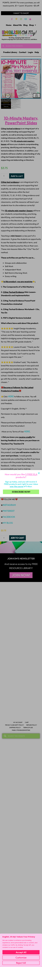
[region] (21, 950)
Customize (21, 957)
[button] (39, 473)
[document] (21, 483)
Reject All (21, 962)
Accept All (21, 952)
